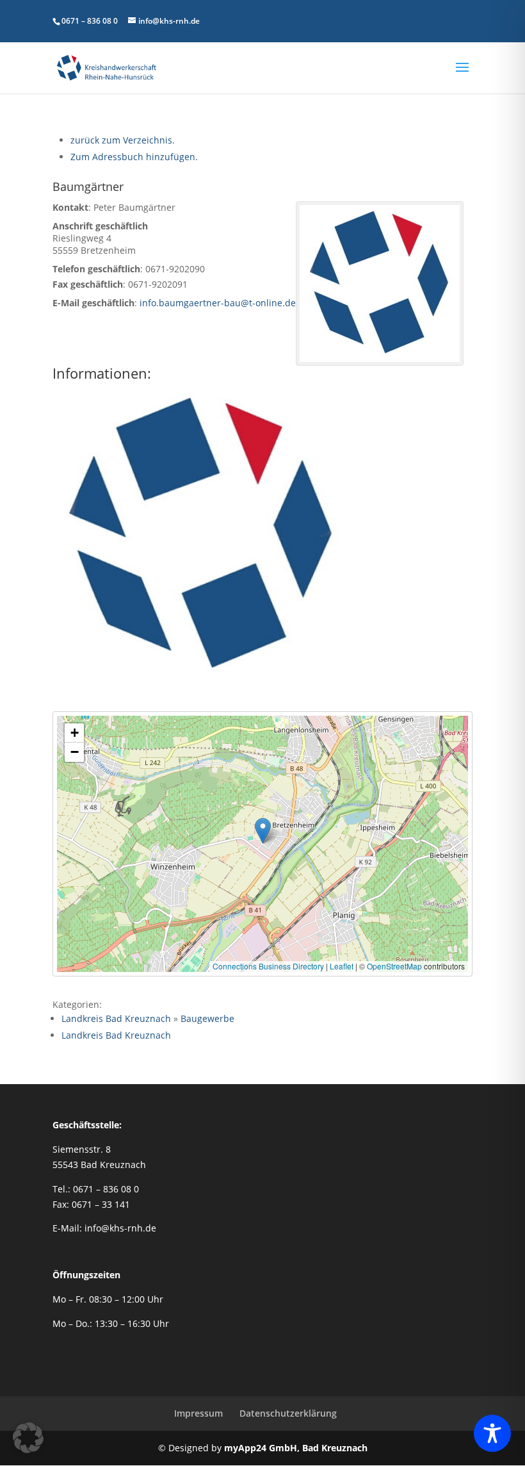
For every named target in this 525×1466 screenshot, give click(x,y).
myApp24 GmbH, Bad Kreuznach (296, 1448)
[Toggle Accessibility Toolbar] (492, 1433)
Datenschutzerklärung (288, 1413)
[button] (263, 831)
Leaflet (341, 965)
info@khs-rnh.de (120, 1228)
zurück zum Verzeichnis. (122, 140)
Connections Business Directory (268, 965)
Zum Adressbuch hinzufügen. (134, 157)
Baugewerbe (207, 1018)
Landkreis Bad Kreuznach (116, 1018)
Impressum (198, 1413)
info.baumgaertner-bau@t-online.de (218, 303)
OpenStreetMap (394, 965)
